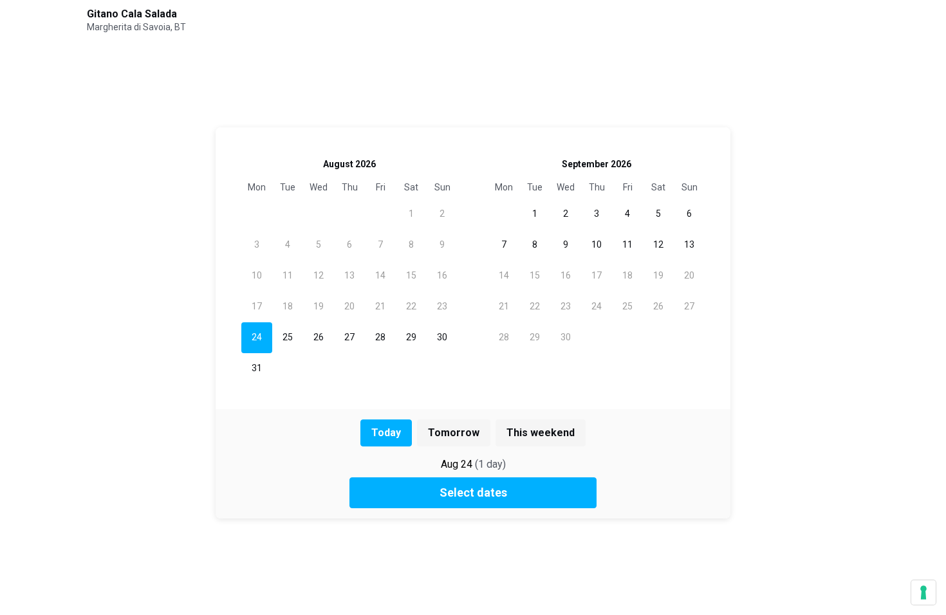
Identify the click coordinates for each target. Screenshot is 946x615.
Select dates (473, 492)
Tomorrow (453, 433)
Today (386, 433)
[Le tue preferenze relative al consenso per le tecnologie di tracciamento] (923, 592)
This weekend (540, 433)
